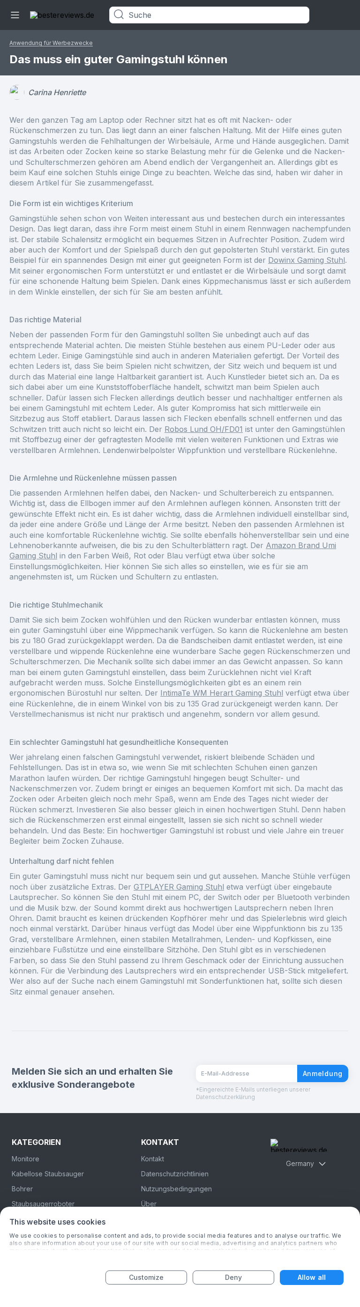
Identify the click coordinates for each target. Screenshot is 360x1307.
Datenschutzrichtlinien (175, 1174)
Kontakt (152, 1159)
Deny (233, 1277)
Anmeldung (323, 1073)
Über (149, 1204)
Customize (146, 1277)
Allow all (312, 1277)
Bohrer (22, 1189)
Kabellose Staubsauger (48, 1174)
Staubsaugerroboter (43, 1204)
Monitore (25, 1159)
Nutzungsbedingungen (176, 1189)
